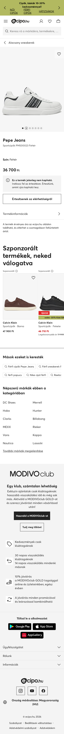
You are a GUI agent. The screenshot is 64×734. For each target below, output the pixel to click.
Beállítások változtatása (38, 723)
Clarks (7, 418)
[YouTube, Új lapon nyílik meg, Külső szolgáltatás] (32, 691)
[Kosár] (58, 21)
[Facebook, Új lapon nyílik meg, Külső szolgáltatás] (43, 691)
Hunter (37, 410)
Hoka (6, 410)
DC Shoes (9, 402)
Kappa (37, 435)
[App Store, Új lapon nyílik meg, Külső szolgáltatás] (44, 626)
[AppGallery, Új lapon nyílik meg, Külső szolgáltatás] (32, 635)
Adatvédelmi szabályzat (22, 728)
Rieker (37, 427)
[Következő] (59, 8)
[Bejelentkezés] (41, 21)
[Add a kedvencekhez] (59, 54)
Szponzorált (8, 271)
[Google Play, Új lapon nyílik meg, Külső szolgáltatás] (19, 626)
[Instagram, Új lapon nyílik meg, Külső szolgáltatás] (20, 691)
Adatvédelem (47, 728)
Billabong (39, 418)
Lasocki (37, 443)
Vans (6, 435)
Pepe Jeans (14, 140)
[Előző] (5, 8)
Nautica (8, 443)
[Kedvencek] (50, 21)
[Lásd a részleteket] (59, 214)
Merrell (37, 402)
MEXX (7, 427)
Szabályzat (15, 723)
